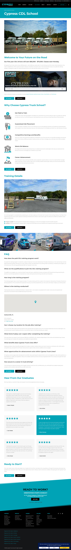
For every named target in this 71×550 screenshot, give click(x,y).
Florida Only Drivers (29, 520)
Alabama (38, 515)
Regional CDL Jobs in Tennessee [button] (11, 541)
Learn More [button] (19, 98)
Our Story (6, 515)
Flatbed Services (18, 515)
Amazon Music (40, 94)
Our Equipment (29, 522)
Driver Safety (6, 520)
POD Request (17, 518)
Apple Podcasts (29, 94)
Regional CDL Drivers (29, 515)
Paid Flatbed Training (30, 523)
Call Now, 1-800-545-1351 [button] (35, 502)
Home (19, 4)
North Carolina (39, 519)
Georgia (37, 518)
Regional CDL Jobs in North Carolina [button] (12, 537)
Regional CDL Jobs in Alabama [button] (11, 531)
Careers (24, 4)
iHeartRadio (46, 94)
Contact (55, 4)
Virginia (37, 524)
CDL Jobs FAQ (28, 524)
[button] (68, 5)
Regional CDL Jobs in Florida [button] (10, 533)
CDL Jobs (30, 4)
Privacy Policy (49, 515)
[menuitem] (37, 1)
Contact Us (6, 524)
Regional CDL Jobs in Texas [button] (10, 543)
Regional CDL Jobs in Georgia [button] (10, 535)
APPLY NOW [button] (35, 499)
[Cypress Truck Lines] (7, 4)
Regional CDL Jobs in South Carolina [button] (12, 539)
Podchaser (54, 94)
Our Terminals (6, 519)
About (43, 4)
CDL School (37, 4)
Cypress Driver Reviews (30, 525)
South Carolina (39, 520)
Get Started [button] (8, 98)
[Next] (70, 241)
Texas (37, 523)
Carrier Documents (18, 519)
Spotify (35, 94)
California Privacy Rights (51, 518)
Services (49, 4)
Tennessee (38, 522)
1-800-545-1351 (9, 321)
